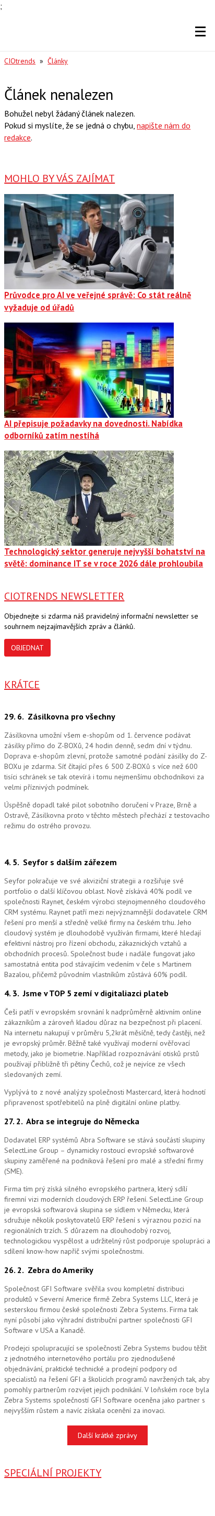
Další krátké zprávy (107, 1435)
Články (57, 61)
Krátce (22, 684)
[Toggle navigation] (200, 31)
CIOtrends (19, 61)
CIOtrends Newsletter (64, 596)
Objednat (27, 647)
